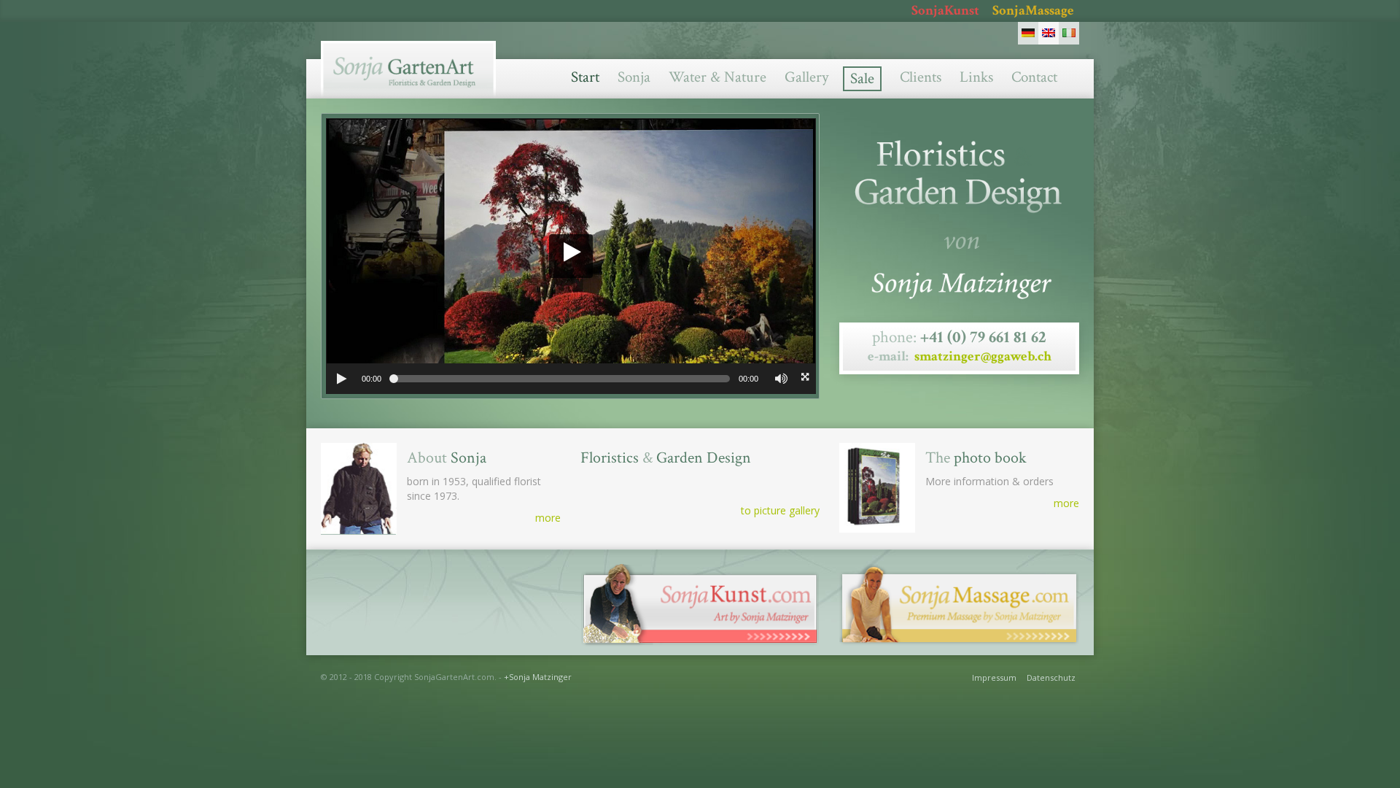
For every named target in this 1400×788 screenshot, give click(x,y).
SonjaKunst (945, 10)
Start (585, 77)
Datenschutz (1051, 677)
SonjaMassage (1033, 10)
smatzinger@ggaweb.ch (982, 356)
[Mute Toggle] (780, 378)
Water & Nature (717, 77)
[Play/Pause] (341, 378)
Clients (920, 77)
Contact (1034, 77)
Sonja (634, 77)
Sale (862, 78)
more (548, 518)
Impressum (994, 677)
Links (976, 77)
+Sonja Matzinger (538, 676)
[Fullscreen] (803, 378)
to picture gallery (780, 510)
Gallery (806, 77)
